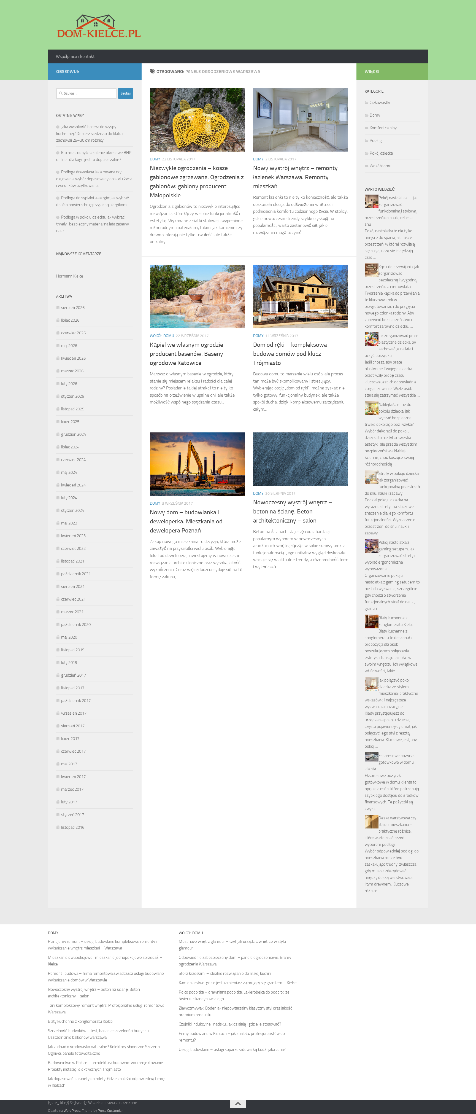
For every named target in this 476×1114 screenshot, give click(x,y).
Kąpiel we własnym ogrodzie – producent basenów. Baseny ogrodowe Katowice (189, 354)
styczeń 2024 (72, 510)
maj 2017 (69, 763)
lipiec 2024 (70, 447)
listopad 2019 (72, 649)
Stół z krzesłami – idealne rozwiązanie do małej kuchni (225, 973)
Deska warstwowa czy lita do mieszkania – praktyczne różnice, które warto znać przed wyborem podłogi (390, 831)
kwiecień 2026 (73, 358)
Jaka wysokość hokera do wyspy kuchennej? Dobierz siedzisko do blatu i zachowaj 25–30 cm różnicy (89, 133)
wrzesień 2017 (73, 713)
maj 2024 (69, 472)
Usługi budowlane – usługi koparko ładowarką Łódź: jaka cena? (232, 1049)
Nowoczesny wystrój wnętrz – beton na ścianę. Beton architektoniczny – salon (292, 511)
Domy (155, 159)
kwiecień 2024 (73, 485)
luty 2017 (69, 802)
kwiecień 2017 (73, 776)
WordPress (72, 1110)
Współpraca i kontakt (75, 56)
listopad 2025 (72, 409)
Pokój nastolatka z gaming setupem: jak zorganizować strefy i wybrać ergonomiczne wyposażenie (390, 555)
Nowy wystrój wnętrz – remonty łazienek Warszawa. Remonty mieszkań (295, 177)
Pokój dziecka (381, 153)
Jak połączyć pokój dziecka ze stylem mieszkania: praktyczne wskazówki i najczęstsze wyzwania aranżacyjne (391, 693)
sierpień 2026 (73, 307)
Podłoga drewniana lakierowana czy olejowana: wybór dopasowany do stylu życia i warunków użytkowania (94, 178)
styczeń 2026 (72, 396)
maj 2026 (69, 345)
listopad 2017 (72, 687)
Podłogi (376, 140)
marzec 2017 (72, 789)
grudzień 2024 (73, 434)
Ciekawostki (380, 102)
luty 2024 (69, 497)
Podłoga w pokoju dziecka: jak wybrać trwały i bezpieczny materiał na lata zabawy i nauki (93, 224)
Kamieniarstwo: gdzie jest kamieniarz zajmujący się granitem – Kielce (238, 982)
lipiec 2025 (70, 421)
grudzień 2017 (73, 675)
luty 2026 (69, 383)
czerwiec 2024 (73, 459)
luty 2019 (69, 662)
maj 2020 (69, 637)
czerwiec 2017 (73, 751)
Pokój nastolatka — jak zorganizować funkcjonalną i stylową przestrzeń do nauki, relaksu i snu (391, 211)
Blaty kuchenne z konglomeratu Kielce (80, 1021)
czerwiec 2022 (73, 548)
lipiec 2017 (70, 738)
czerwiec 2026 (73, 332)
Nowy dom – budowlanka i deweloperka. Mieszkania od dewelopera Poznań (186, 521)
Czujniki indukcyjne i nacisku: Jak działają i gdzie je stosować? (230, 1024)
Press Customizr (110, 1110)
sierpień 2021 (73, 586)
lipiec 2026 (70, 320)
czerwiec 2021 (73, 599)
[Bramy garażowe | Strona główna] (98, 25)
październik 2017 (76, 700)
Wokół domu (162, 335)
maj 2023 (69, 523)
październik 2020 (76, 624)
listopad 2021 (72, 561)
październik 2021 (76, 573)
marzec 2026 (72, 370)
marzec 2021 (72, 611)
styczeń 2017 (72, 814)
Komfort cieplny (383, 127)
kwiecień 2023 (73, 535)
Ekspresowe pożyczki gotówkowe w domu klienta (390, 762)
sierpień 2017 (73, 725)
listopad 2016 (72, 827)
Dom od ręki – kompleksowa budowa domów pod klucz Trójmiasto (290, 354)
